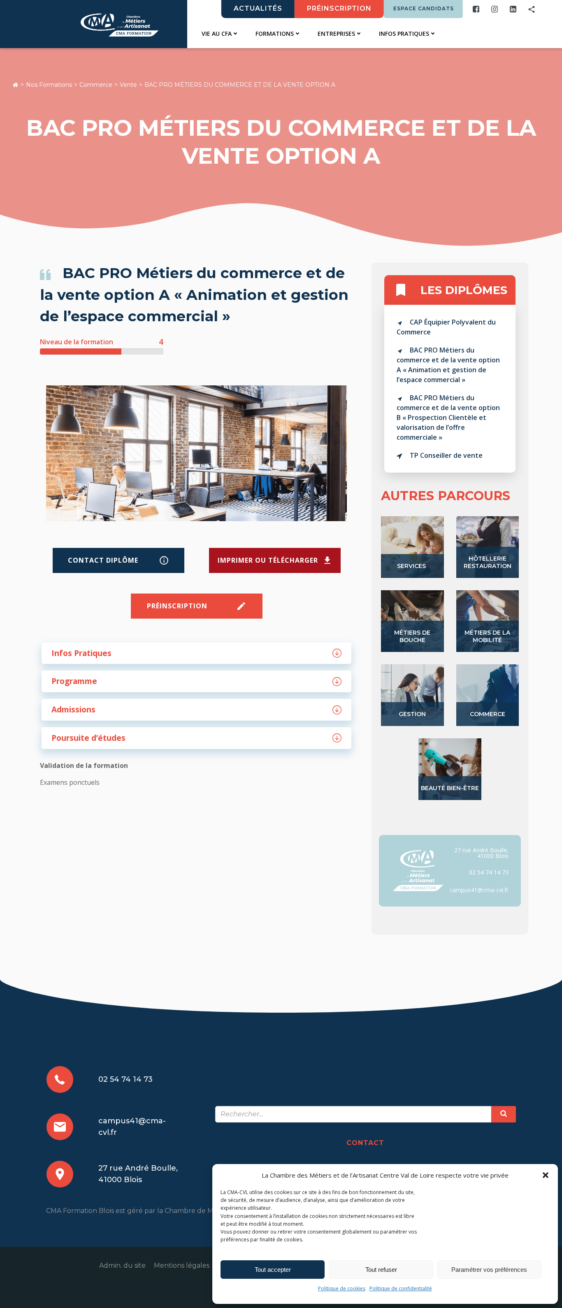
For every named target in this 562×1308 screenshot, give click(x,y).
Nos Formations (49, 84)
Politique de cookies (341, 1288)
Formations (274, 33)
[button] (545, 1175)
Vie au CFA (217, 33)
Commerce (95, 84)
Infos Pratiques (404, 33)
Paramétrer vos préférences (489, 1269)
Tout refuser (381, 1269)
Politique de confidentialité (400, 1288)
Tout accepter (273, 1269)
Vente (128, 84)
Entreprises (336, 33)
